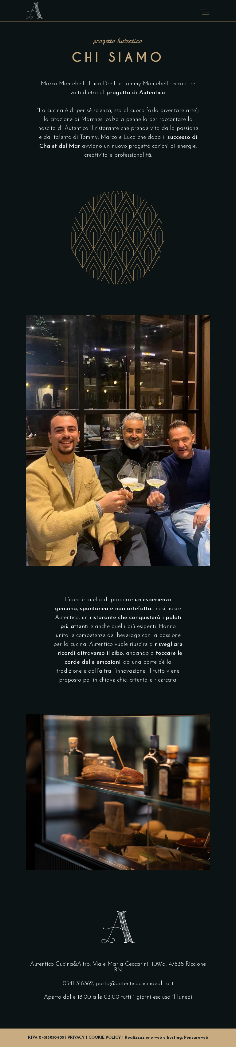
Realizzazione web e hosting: (166, 1038)
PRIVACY (76, 1038)
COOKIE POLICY (104, 1038)
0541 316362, (78, 984)
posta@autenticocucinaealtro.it (135, 984)
